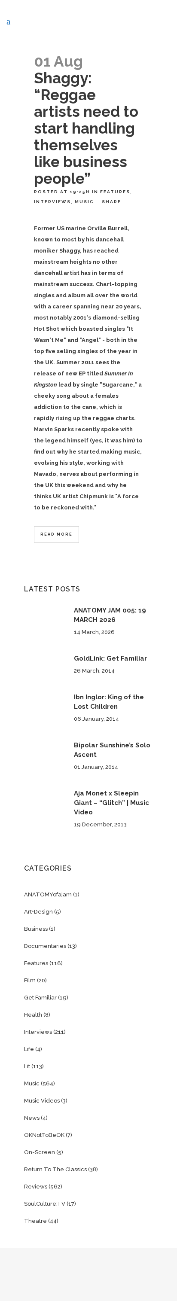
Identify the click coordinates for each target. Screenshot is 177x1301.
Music (84, 201)
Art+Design (38, 911)
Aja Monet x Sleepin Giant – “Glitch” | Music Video (111, 802)
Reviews (35, 1186)
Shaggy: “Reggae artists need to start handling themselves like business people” (86, 128)
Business (36, 929)
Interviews (52, 201)
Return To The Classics (55, 1169)
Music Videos (42, 1100)
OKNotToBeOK (44, 1135)
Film (30, 980)
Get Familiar (40, 997)
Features (115, 191)
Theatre (35, 1221)
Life (29, 1049)
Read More (56, 534)
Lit (27, 1066)
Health (33, 1015)
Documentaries (45, 946)
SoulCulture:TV (44, 1203)
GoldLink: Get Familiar (110, 658)
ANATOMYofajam (48, 894)
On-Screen (39, 1152)
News (32, 1118)
